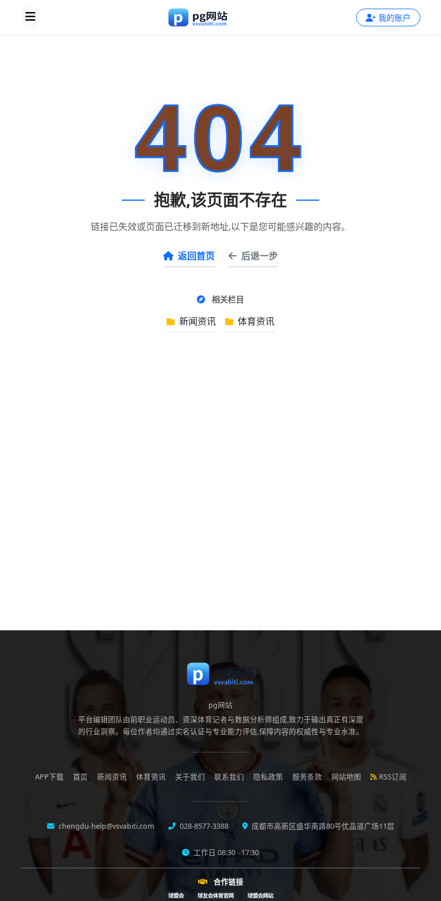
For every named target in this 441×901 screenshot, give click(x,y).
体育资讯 (254, 321)
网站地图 (346, 777)
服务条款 (307, 777)
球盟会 (176, 895)
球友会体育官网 (216, 895)
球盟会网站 (260, 895)
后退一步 (259, 255)
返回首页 (196, 255)
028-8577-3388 (203, 826)
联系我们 (229, 777)
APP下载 (49, 777)
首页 (80, 777)
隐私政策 (268, 777)
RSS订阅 (393, 777)
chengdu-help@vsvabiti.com (105, 826)
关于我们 (190, 777)
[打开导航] (30, 17)
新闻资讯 (196, 321)
